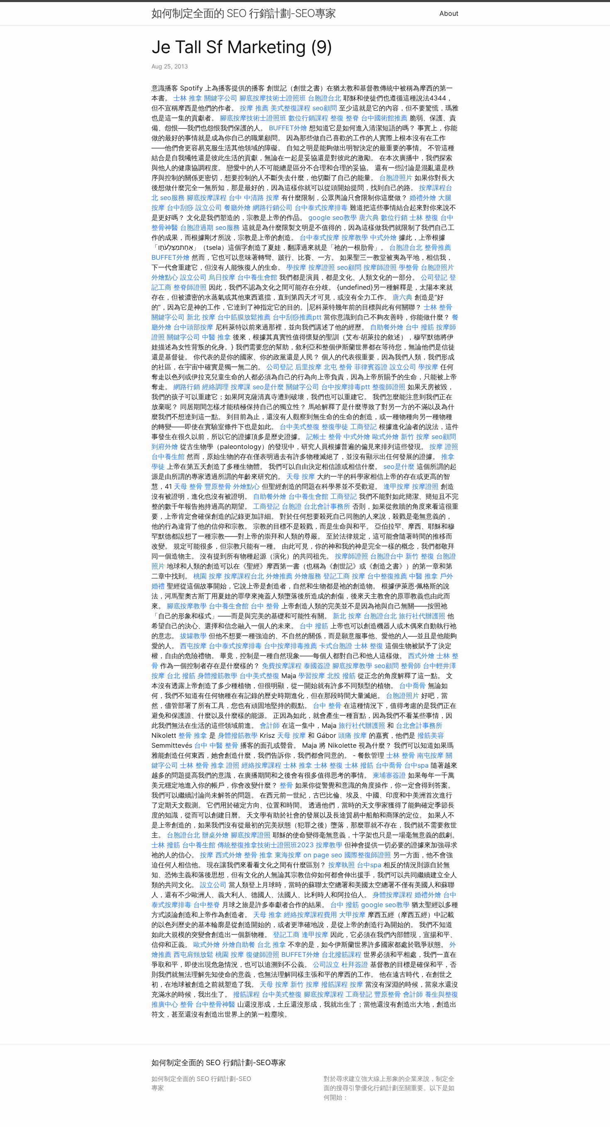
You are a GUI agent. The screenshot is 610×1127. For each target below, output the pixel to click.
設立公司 (208, 207)
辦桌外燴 (215, 835)
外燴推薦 (279, 576)
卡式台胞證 (335, 646)
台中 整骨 (265, 606)
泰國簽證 (317, 665)
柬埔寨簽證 (389, 775)
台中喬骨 (412, 685)
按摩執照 (341, 865)
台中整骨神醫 (215, 1004)
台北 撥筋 (181, 675)
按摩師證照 (380, 267)
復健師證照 (262, 954)
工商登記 (363, 426)
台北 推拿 (271, 944)
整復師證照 (388, 387)
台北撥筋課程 (341, 954)
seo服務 (172, 197)
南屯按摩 (430, 755)
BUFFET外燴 (288, 128)
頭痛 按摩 (352, 735)
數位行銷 (394, 217)
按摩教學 (355, 237)
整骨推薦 (438, 247)
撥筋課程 (334, 984)
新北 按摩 (201, 317)
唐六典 (369, 217)
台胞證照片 (395, 177)
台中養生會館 (257, 277)
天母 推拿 (267, 914)
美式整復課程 (290, 108)
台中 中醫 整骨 (216, 745)
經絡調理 (215, 387)
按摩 (358, 576)
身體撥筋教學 (217, 675)
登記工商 (336, 576)
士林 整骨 (438, 307)
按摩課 (241, 387)
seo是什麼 (268, 387)
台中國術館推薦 (384, 118)
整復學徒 (335, 426)
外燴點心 (164, 277)
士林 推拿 (187, 98)
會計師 (270, 725)
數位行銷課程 (308, 118)
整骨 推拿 (192, 735)
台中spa (416, 765)
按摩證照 (321, 267)
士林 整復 (424, 217)
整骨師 (411, 665)
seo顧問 (324, 108)
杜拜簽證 (355, 964)
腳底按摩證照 (251, 835)
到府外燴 (164, 446)
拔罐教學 (193, 636)
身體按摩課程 (392, 894)
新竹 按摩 (415, 436)
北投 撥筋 (341, 675)
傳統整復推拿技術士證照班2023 (265, 845)
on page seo (322, 855)
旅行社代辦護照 (422, 616)
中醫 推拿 (216, 337)
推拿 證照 (225, 765)
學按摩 (296, 267)
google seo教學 (332, 217)
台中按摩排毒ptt (345, 387)
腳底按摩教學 (187, 606)
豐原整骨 (218, 486)
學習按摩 (311, 675)
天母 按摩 (300, 476)
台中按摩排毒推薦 (290, 646)
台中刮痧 (180, 207)
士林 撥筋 (359, 765)
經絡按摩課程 (261, 765)
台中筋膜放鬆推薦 (244, 317)
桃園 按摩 (207, 576)
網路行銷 (186, 387)
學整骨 (409, 267)
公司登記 (434, 277)
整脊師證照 (190, 287)
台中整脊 (206, 904)
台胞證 (292, 506)
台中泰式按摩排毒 (321, 207)
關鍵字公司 (220, 98)
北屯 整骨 (338, 367)
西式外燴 (421, 655)
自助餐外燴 (386, 327)
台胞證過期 (196, 227)
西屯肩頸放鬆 (193, 954)
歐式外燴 (385, 436)
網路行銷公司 (273, 207)
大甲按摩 (352, 914)
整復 (337, 118)
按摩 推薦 (254, 108)
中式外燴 (383, 237)
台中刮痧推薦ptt (297, 317)
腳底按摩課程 (207, 197)
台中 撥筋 (419, 327)
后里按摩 (308, 367)
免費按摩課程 (282, 665)
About (449, 13)
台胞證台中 (386, 556)
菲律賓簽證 (371, 367)
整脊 (352, 118)
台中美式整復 (300, 426)
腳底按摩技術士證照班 (272, 98)
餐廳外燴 (237, 207)
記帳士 (316, 436)
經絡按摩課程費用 (310, 914)
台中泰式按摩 (319, 237)
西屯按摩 (193, 646)
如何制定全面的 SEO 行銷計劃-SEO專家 (243, 13)
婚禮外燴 (423, 197)
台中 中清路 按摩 (254, 197)
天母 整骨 (188, 486)
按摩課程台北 (244, 576)
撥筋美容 (430, 735)
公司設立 (326, 964)
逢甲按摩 (396, 486)
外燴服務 (308, 576)
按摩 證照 (443, 446)
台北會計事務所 (327, 506)
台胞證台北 (324, 98)
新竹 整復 (419, 556)
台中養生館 (168, 456)
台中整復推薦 (387, 576)
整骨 (335, 436)
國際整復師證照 (367, 855)
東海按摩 (288, 855)
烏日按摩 (222, 277)
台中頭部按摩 (193, 327)
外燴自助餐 (238, 944)
